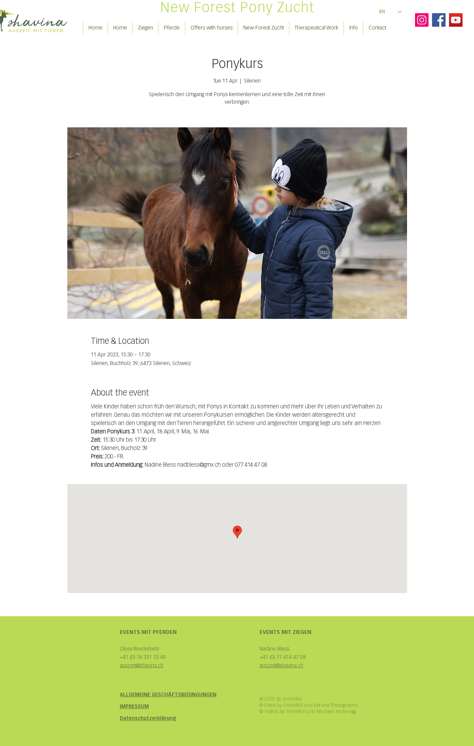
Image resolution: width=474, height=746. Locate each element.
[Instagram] (422, 20)
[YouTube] (456, 20)
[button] (145, 28)
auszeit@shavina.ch (281, 665)
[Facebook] (439, 20)
